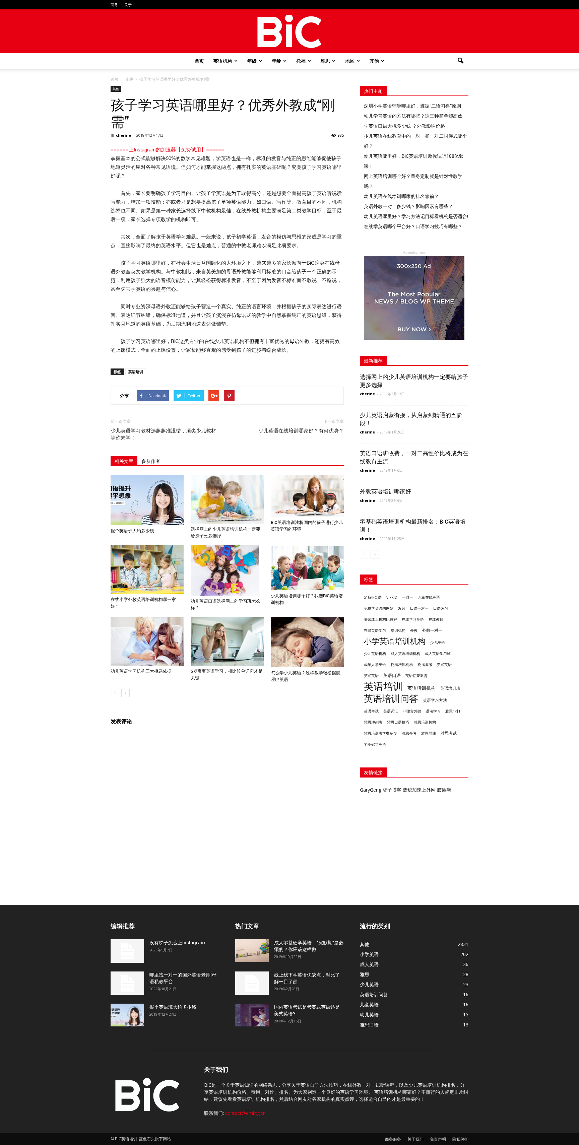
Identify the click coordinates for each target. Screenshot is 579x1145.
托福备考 (424, 664)
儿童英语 (369, 1004)
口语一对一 (419, 608)
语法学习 (433, 711)
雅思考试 (449, 733)
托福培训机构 (402, 664)
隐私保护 (460, 1139)
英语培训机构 (421, 688)
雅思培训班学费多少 (380, 733)
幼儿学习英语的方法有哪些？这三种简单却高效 (413, 116)
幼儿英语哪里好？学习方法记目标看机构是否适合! (416, 216)
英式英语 (371, 675)
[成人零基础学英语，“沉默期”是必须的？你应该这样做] (252, 950)
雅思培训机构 (425, 722)
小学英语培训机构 (395, 641)
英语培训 (135, 371)
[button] (460, 61)
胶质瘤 (444, 790)
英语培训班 (450, 688)
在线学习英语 (413, 619)
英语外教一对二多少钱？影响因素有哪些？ (408, 206)
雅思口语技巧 (398, 722)
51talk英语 (373, 597)
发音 (401, 608)
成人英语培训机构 (405, 653)
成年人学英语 (375, 664)
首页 (199, 61)
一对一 (407, 597)
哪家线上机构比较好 (380, 619)
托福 (301, 61)
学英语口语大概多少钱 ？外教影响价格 (404, 126)
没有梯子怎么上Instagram (177, 942)
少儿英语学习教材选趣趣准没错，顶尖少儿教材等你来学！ (163, 434)
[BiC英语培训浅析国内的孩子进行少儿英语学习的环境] (307, 496)
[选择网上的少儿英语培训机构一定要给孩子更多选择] (227, 499)
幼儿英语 (369, 1014)
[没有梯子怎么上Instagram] (127, 951)
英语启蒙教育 (416, 675)
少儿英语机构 (375, 653)
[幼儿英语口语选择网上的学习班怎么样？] (227, 570)
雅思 (325, 61)
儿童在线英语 (429, 597)
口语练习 (440, 608)
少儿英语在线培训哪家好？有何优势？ (301, 431)
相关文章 (124, 461)
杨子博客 (392, 790)
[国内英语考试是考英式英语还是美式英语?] (252, 1015)
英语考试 (371, 711)
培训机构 (398, 630)
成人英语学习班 (438, 653)
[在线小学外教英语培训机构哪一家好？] (147, 569)
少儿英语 (437, 642)
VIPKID (391, 597)
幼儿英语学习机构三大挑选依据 (141, 671)
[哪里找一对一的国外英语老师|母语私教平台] (127, 983)
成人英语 (369, 964)
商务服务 (393, 1139)
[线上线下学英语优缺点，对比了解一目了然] (252, 983)
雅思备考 (409, 733)
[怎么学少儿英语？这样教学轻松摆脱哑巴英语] (307, 642)
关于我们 (415, 1139)
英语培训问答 (391, 698)
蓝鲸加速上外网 (419, 790)
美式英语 (444, 664)
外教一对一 (432, 630)
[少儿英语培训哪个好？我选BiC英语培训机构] (307, 567)
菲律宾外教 (412, 711)
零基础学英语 (375, 744)
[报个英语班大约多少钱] (147, 500)
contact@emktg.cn (245, 1113)
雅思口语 (369, 1024)
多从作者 (150, 461)
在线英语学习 (375, 630)
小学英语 (369, 954)
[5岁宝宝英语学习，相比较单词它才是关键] (227, 641)
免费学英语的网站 (378, 608)
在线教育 (436, 619)
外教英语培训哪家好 (385, 491)
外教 (413, 630)
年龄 (276, 61)
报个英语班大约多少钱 (132, 530)
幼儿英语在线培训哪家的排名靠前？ (401, 196)
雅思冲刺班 (373, 722)
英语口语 (392, 675)
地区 (350, 61)
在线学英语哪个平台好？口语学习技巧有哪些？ (413, 226)
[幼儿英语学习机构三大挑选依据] (147, 641)
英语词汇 (390, 711)
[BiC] (289, 31)
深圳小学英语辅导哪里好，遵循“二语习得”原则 (412, 106)
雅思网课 (428, 733)
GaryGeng (370, 790)
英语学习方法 (435, 700)
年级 (252, 61)
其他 (374, 61)
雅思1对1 (452, 711)
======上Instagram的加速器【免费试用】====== (167, 149)
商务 (114, 4)
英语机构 (222, 61)
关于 (128, 4)
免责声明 (438, 1139)
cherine (123, 135)
